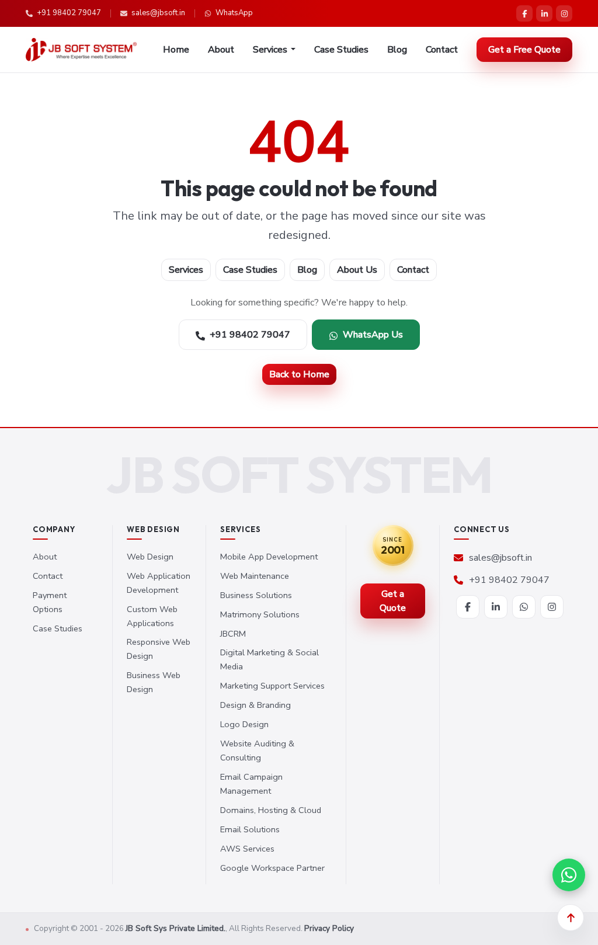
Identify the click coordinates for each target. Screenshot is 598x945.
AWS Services (247, 848)
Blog (397, 49)
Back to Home (299, 374)
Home (176, 49)
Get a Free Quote (524, 49)
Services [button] (270, 49)
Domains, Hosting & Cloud (270, 810)
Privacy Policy (329, 928)
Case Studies (341, 49)
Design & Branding (255, 705)
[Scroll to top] (570, 917)
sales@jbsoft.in (158, 13)
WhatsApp (234, 13)
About (221, 49)
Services (186, 269)
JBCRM (233, 634)
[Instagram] (564, 13)
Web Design (150, 556)
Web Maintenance (254, 576)
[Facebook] (524, 13)
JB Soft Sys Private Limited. (175, 928)
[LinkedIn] (544, 13)
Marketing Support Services (272, 686)
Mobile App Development (269, 556)
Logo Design (244, 724)
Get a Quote (393, 601)
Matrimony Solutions (260, 614)
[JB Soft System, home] (81, 49)
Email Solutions (250, 829)
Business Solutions (256, 595)
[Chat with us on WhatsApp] (568, 875)
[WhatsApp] (524, 607)
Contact (442, 49)
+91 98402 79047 (69, 13)
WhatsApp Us (373, 334)
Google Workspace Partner (272, 868)
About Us (357, 269)
